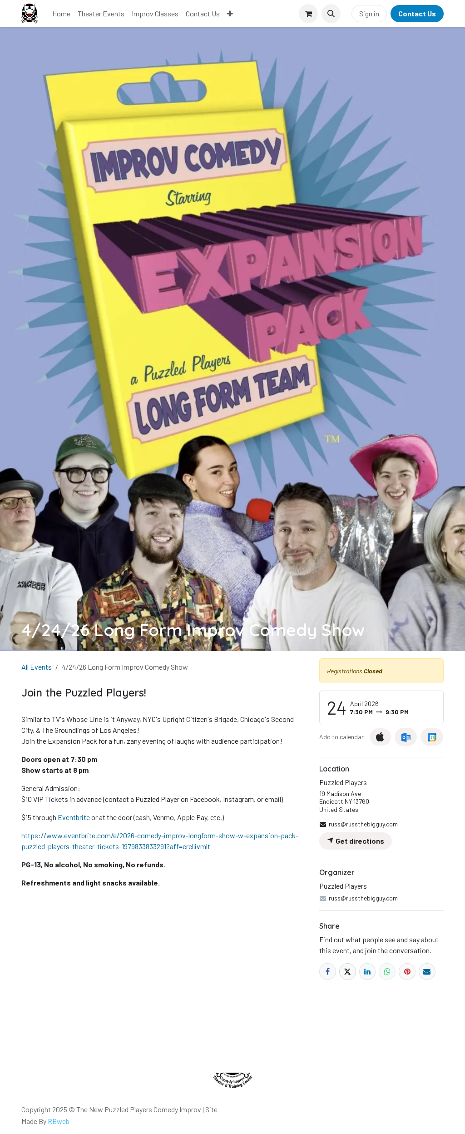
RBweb (58, 1121)
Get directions (359, 840)
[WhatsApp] (387, 971)
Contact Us (417, 13)
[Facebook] (327, 971)
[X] (347, 971)
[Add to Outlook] (406, 737)
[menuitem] (61, 14)
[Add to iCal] (380, 737)
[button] (331, 13)
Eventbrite (74, 817)
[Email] (427, 971)
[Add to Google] (431, 737)
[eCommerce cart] (308, 13)
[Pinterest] (407, 971)
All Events (36, 666)
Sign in (369, 13)
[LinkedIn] (367, 971)
